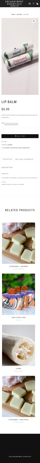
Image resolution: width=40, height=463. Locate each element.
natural (20, 148)
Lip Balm (19, 14)
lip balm (7, 148)
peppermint (26, 148)
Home (13, 14)
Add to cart (21, 136)
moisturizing (13, 148)
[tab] (7, 159)
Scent (2, 123)
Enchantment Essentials (14, 2)
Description (7, 159)
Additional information (24, 159)
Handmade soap (14, 6)
